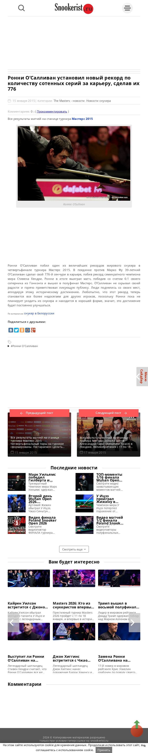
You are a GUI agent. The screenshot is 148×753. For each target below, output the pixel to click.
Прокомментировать (52, 111)
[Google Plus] (33, 330)
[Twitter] (16, 330)
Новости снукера (98, 101)
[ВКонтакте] (10, 330)
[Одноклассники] (22, 330)
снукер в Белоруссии (39, 313)
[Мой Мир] (27, 330)
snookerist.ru (99, 740)
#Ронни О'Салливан (24, 346)
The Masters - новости (69, 101)
